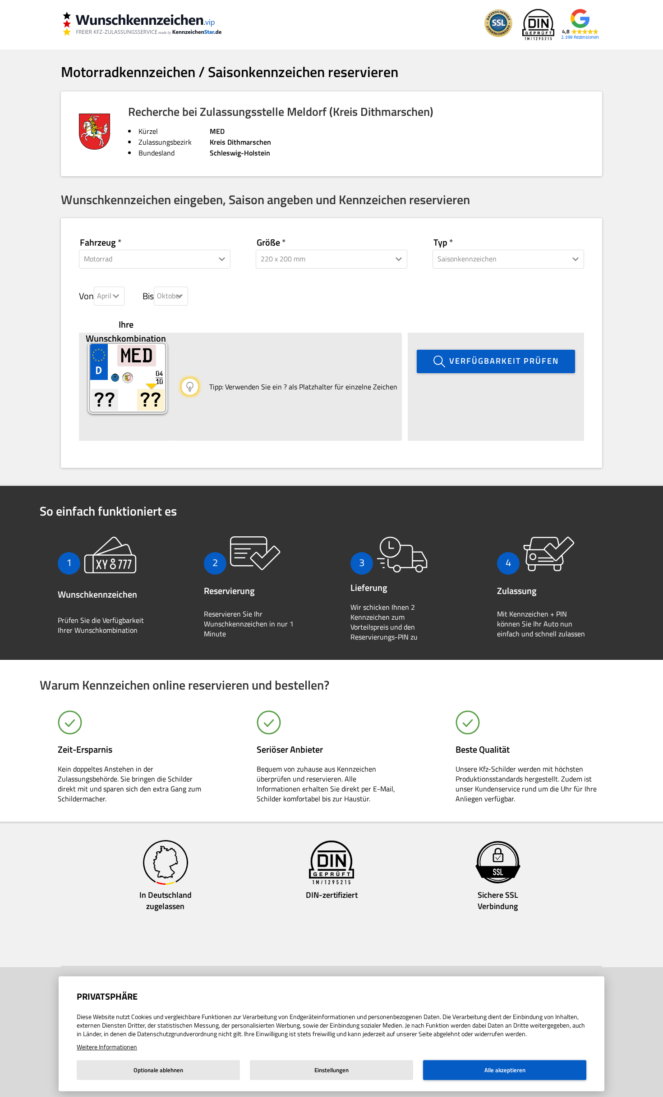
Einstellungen (331, 1069)
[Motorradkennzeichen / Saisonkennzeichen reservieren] (151, 25)
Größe (268, 242)
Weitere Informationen (107, 1046)
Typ (440, 242)
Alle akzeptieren (504, 1069)
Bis (148, 296)
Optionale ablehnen (158, 1069)
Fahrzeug (98, 242)
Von (86, 296)
